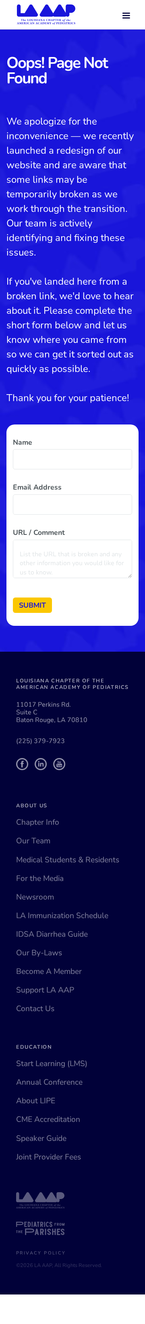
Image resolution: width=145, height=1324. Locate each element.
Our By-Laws (39, 953)
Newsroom (35, 897)
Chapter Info (37, 822)
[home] (44, 14)
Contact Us (35, 1008)
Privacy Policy (41, 1253)
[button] (126, 14)
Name (22, 442)
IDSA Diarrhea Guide (52, 934)
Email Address (37, 487)
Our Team (33, 841)
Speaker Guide (41, 1138)
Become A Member (49, 971)
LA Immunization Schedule (62, 915)
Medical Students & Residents (67, 860)
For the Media (40, 878)
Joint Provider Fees (48, 1157)
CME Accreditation (48, 1119)
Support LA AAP (45, 990)
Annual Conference (49, 1082)
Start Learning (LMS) (51, 1063)
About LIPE (35, 1101)
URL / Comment (39, 532)
